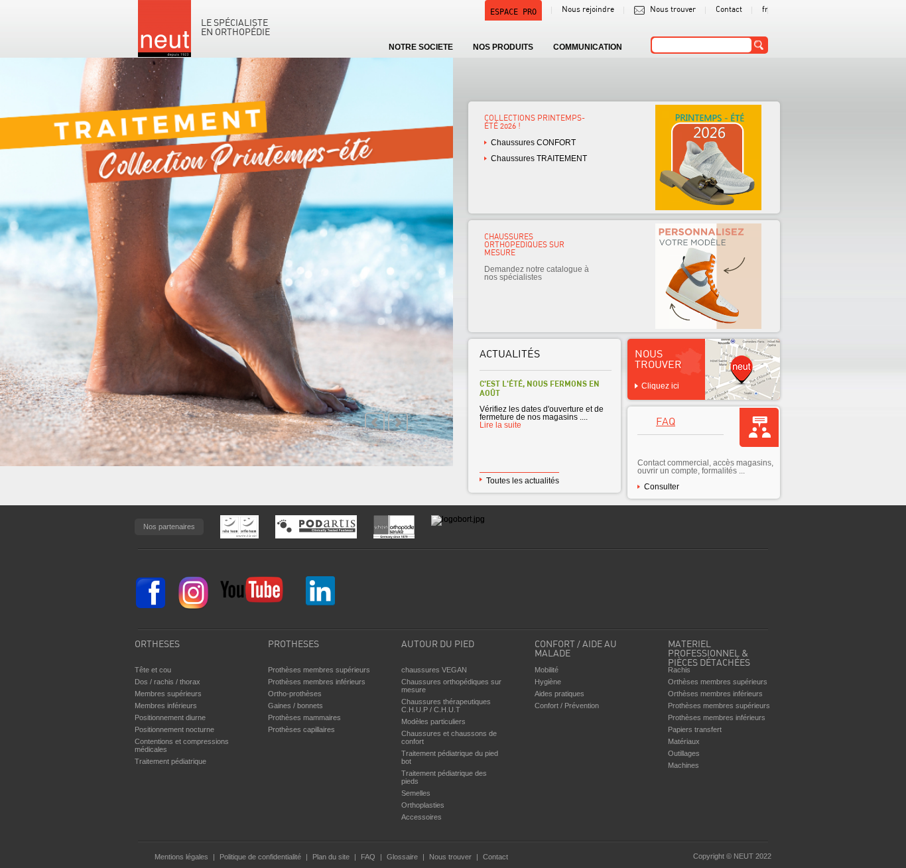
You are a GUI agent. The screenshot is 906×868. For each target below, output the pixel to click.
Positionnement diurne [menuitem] (170, 717)
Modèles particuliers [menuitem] (433, 721)
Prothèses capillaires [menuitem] (301, 729)
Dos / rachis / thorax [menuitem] (167, 682)
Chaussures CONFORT (533, 142)
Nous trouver (673, 10)
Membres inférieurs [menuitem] (166, 706)
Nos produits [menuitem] (503, 47)
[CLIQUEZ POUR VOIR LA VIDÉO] (226, 262)
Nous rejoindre (588, 10)
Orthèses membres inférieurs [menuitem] (715, 694)
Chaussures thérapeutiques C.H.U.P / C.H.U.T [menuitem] (446, 705)
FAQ (665, 422)
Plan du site (331, 857)
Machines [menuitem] (683, 765)
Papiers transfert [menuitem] (695, 729)
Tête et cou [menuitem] (153, 670)
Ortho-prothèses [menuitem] (295, 694)
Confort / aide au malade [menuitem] (576, 649)
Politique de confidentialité (260, 857)
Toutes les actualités (522, 480)
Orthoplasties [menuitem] (422, 805)
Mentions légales (181, 857)
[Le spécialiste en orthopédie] (164, 28)
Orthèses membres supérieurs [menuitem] (717, 682)
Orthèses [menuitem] (157, 645)
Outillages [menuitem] (684, 753)
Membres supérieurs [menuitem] (168, 694)
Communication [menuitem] (587, 47)
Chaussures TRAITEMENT (539, 158)
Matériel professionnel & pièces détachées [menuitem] (709, 650)
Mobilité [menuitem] (546, 670)
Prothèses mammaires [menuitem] (304, 717)
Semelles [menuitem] (415, 793)
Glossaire (402, 857)
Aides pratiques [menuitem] (559, 694)
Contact (729, 10)
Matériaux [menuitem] (684, 741)
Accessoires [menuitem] (421, 817)
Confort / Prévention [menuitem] (567, 706)
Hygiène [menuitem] (548, 682)
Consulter (661, 486)
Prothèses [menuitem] (293, 645)
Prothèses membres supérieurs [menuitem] (319, 670)
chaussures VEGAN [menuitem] (434, 670)
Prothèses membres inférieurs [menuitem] (316, 682)
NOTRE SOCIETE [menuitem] (421, 47)
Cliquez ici (660, 386)
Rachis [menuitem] (679, 670)
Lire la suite (500, 425)
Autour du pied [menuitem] (437, 645)
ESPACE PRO (513, 12)
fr (765, 10)
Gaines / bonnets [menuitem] (295, 706)
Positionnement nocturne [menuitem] (174, 729)
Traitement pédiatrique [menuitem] (170, 761)
